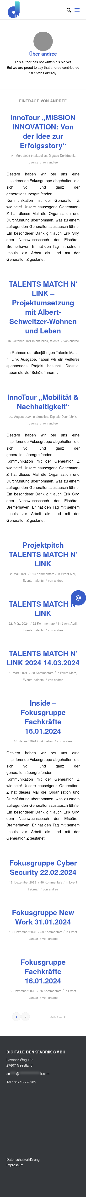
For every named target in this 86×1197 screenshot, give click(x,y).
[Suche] (66, 9)
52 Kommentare (44, 623)
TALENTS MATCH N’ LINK (43, 608)
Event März (68, 672)
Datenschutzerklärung (23, 1159)
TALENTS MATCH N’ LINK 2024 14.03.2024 (43, 658)
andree (53, 162)
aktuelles (40, 155)
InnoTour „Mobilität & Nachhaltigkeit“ (43, 401)
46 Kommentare (51, 882)
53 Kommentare (43, 672)
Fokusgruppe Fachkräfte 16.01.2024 (43, 971)
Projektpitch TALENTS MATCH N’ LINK (43, 554)
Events (33, 162)
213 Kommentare (42, 573)
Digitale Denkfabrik (62, 155)
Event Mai (68, 573)
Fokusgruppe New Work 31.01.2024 (43, 917)
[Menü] (77, 10)
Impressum (14, 1164)
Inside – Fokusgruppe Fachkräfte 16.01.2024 (43, 716)
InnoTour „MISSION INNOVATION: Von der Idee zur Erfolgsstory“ (43, 131)
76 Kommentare (50, 990)
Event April (69, 623)
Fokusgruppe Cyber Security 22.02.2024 (43, 867)
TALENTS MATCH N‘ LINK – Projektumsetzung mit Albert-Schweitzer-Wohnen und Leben (43, 307)
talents (54, 340)
